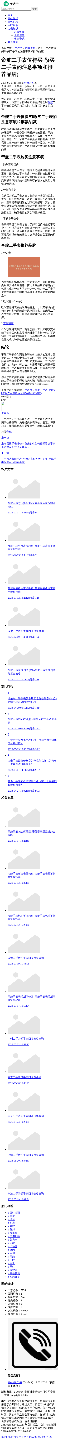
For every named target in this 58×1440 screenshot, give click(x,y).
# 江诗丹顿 (14, 1236)
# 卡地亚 (12, 1246)
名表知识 (13, 28)
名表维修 (19, 32)
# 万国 (11, 1249)
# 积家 (11, 1222)
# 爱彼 (11, 1226)
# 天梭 (11, 1243)
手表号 (19, 48)
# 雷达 (11, 1266)
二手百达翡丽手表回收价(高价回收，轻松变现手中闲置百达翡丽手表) (28, 458)
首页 (10, 15)
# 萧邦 (11, 1229)
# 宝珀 (11, 1253)
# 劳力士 (12, 1239)
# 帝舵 (11, 1256)
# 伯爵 (11, 1260)
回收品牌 (13, 18)
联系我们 (13, 42)
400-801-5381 (15, 1382)
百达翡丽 (8, 323)
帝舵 (50, 102)
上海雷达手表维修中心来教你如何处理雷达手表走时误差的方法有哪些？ (28, 442)
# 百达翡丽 (14, 1212)
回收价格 (13, 21)
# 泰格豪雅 (14, 1273)
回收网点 (13, 25)
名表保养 (19, 35)
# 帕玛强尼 (14, 1276)
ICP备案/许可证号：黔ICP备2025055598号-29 (26, 1437)
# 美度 (11, 1216)
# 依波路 (12, 1270)
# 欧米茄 (12, 1233)
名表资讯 (19, 38)
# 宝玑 (11, 1263)
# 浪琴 (11, 1219)
